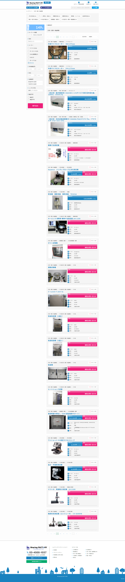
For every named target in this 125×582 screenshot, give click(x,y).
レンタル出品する (47, 7)
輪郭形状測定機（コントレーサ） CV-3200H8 (65, 514)
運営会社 (55, 557)
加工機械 (88, 549)
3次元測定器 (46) (32, 16)
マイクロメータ (69, 41)
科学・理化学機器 (76, 553)
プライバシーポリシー (57, 552)
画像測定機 (75, 142)
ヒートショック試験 (55, 389)
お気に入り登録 (93, 41)
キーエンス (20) (34, 51)
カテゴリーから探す (33, 7)
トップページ (29, 11)
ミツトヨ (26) (33, 48)
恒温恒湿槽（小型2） (55, 316)
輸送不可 (32, 99)
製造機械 (75, 551)
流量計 (68, 191)
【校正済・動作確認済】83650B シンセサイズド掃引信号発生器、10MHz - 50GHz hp (72, 93)
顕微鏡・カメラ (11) (75, 16)
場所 (74, 557)
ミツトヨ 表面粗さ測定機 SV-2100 (62, 489)
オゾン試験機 (53, 243)
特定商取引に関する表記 (58, 554)
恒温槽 (50, 365)
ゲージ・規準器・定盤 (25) (45, 16)
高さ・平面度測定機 (55, 465)
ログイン (75, 4)
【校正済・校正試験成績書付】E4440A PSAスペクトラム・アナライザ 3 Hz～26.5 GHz (72, 119)
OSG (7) (32, 57)
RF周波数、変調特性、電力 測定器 (76, 116)
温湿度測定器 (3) (86, 16)
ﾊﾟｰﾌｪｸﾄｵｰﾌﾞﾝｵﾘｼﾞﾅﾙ (55, 292)
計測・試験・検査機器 (38, 11)
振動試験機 (52, 267)
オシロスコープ (72, 90)
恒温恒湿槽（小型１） (56, 340)
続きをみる (31, 63)
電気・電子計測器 (62, 90)
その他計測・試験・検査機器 (65, 142)
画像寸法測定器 (53, 145)
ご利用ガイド (88, 4)
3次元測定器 (61, 167)
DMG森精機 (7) (34, 54)
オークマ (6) (33, 60)
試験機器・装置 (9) (55, 19)
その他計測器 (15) (44, 19)
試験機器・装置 (62, 240)
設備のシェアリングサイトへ (36, 558)
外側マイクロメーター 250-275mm (61, 68)
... (73, 36)
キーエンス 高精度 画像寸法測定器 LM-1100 (64, 218)
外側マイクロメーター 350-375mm (61, 44)
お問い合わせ (95, 4)
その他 (74, 265)
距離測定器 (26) (56, 16)
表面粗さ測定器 (70, 487)
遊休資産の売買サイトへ (36, 561)
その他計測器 (62, 191)
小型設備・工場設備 (77, 555)
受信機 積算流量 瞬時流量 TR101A (63, 194)
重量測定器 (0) (65, 16)
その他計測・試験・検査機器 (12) (69, 19)
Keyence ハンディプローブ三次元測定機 (63, 169)
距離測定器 (61, 41)
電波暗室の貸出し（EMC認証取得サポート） (64, 414)
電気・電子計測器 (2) (33, 19)
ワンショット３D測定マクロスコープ (61, 440)
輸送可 (31, 97)
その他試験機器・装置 (72, 240)
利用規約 (55, 550)
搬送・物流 (88, 555)
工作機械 (75, 549)
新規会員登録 (81, 4)
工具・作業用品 (89, 553)
